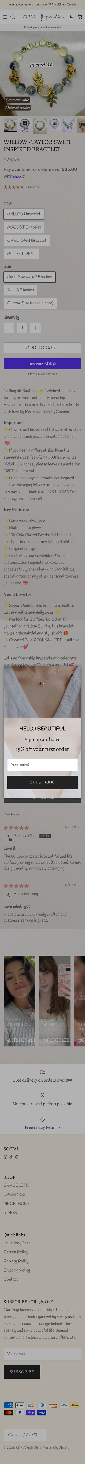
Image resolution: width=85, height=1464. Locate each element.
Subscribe (42, 782)
